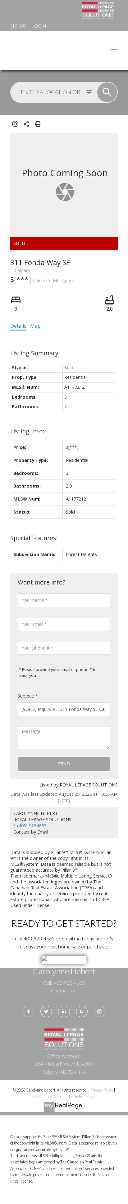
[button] (28, 1011)
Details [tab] (18, 325)
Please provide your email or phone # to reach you (57, 672)
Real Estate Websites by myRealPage (63, 1096)
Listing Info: (27, 431)
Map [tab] (35, 325)
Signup (18, 25)
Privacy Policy (101, 1090)
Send (64, 764)
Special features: (34, 538)
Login (39, 25)
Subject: (26, 696)
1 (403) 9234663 (29, 826)
